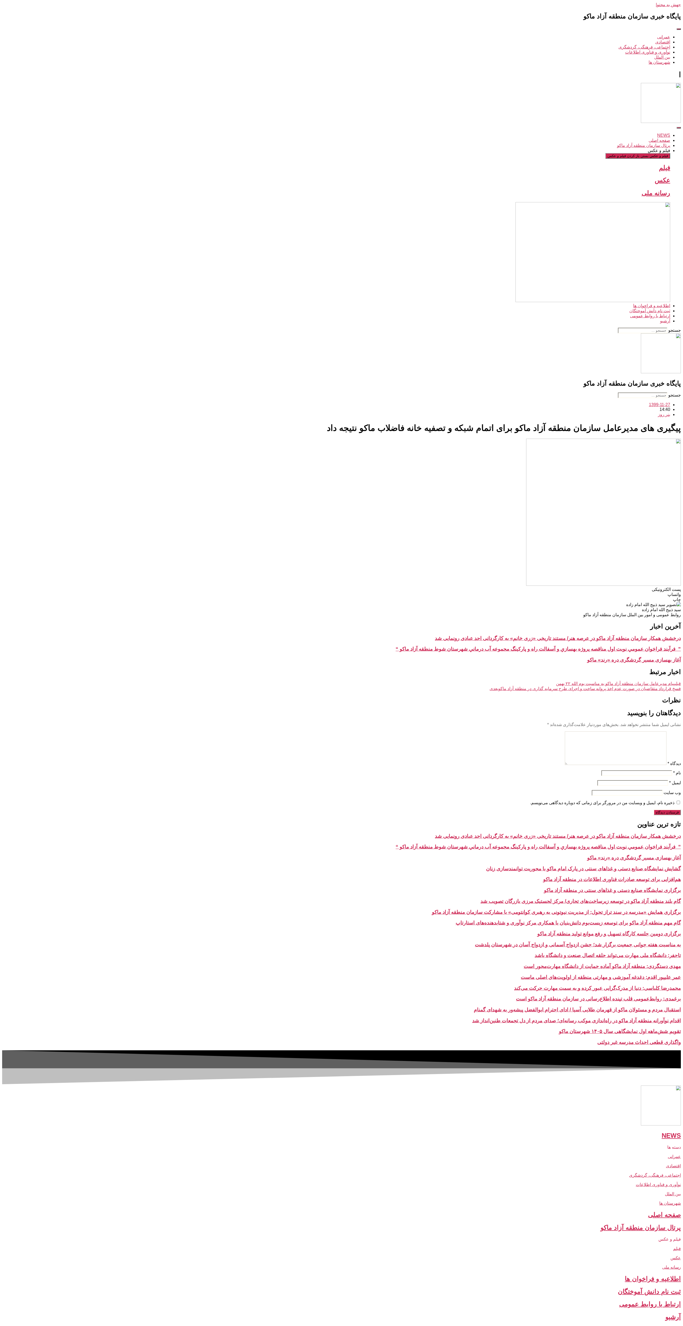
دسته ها (674, 1147)
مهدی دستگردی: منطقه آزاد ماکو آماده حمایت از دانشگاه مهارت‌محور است (602, 966)
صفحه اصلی (664, 1214)
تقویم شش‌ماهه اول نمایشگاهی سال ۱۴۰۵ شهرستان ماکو (620, 1031)
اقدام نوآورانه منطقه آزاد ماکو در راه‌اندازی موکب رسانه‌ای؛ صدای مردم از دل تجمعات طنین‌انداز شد (576, 1020)
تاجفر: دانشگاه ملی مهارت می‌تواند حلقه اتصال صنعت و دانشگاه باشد (608, 955)
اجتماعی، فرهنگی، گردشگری (655, 1175)
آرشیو (673, 1316)
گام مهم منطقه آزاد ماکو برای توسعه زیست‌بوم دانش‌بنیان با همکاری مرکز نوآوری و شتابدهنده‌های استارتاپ (568, 923)
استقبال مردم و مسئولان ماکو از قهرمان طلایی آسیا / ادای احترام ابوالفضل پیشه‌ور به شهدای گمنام (577, 1009)
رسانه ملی (656, 193)
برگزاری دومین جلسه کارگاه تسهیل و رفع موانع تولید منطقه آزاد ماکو (609, 933)
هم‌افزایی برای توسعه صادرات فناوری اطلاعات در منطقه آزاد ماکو (612, 879)
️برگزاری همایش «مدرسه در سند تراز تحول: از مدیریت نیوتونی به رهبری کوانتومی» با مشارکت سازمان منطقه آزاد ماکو (556, 912)
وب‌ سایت (672, 792)
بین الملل (673, 1194)
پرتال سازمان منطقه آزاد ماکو (641, 1227)
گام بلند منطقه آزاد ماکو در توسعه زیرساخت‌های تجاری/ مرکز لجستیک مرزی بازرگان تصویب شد (581, 901)
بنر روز (664, 414)
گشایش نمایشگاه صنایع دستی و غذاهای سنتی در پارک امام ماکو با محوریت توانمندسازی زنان (583, 868)
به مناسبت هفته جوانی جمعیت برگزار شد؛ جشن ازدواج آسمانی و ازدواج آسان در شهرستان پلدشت (578, 944)
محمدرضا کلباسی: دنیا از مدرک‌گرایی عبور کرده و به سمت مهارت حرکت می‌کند (597, 988)
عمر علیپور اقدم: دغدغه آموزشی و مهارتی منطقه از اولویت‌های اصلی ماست (601, 977)
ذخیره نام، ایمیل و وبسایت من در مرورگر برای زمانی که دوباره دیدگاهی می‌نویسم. (602, 802)
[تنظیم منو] (679, 29)
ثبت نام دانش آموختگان (649, 1291)
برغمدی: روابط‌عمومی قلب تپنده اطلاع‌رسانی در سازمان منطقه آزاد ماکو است (598, 998)
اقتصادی (673, 1166)
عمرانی (674, 1156)
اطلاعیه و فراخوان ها (653, 1278)
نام (677, 773)
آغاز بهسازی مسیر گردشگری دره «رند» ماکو (634, 660)
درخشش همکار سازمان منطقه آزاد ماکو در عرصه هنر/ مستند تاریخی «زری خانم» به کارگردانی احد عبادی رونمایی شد (558, 638)
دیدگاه (674, 763)
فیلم (664, 167)
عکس (662, 180)
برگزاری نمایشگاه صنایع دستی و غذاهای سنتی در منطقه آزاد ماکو (612, 890)
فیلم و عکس (669, 1239)
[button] (341, 589)
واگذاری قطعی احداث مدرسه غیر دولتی (639, 1042)
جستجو (674, 330)
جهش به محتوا (668, 4)
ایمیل (675, 782)
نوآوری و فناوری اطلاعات (658, 1184)
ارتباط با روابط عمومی (650, 1304)
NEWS (671, 1135)
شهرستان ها (670, 1203)
